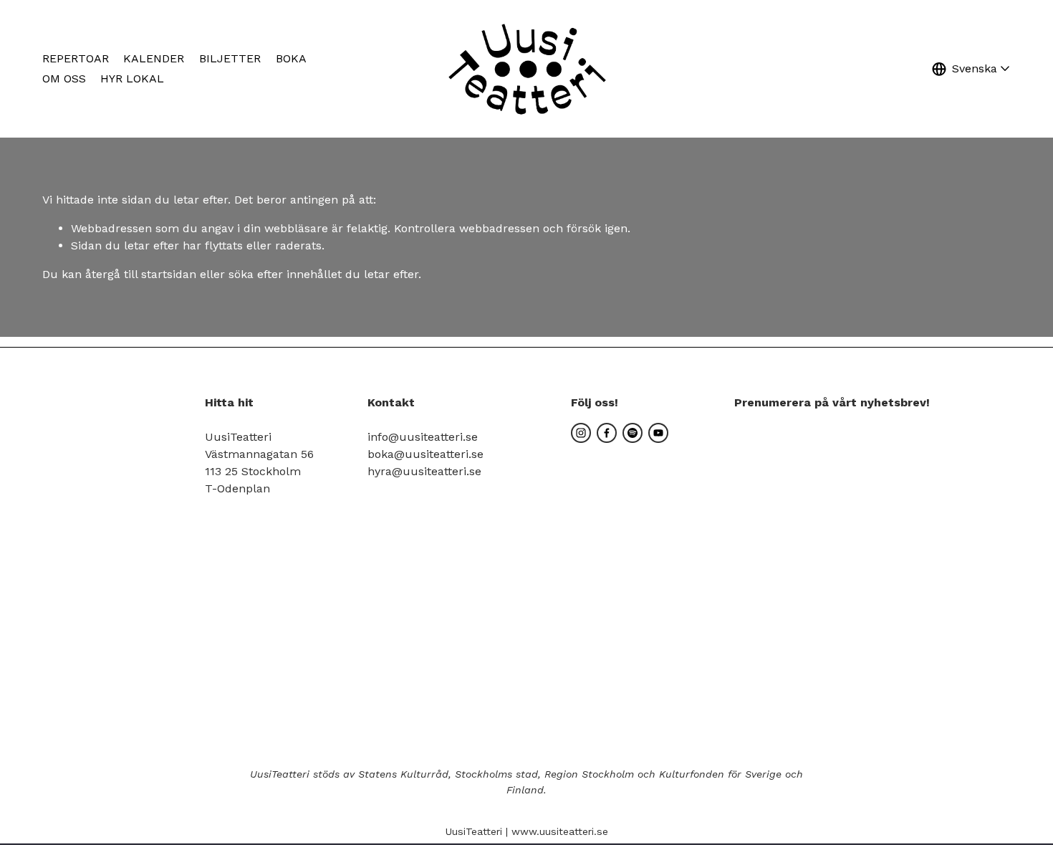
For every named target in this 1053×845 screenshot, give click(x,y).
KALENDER (153, 58)
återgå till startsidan (140, 274)
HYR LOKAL (132, 78)
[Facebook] (607, 433)
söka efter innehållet (285, 274)
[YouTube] (658, 433)
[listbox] (971, 68)
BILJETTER (230, 58)
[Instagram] (581, 433)
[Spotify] (632, 433)
